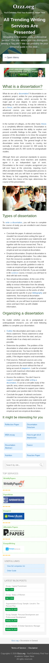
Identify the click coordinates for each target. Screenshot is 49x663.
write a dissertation (13, 222)
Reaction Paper (33, 455)
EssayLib (7, 511)
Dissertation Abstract (10, 446)
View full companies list (16, 566)
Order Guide (11, 571)
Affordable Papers (10, 527)
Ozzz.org (23, 6)
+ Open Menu (12, 57)
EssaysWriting (9, 544)
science (14, 273)
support (10, 380)
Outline (10, 331)
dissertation (23, 93)
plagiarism (26, 368)
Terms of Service (18, 648)
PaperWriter (8, 495)
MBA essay (10, 435)
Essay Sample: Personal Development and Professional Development (22, 616)
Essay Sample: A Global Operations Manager (23, 626)
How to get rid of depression (34, 436)
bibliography (37, 293)
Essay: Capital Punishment (16, 586)
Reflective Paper (12, 424)
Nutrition (8, 455)
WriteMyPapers (9, 478)
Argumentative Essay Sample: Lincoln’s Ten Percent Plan (22, 605)
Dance (30, 445)
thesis (9, 107)
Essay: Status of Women (15, 595)
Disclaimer (33, 648)
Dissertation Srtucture (32, 425)
